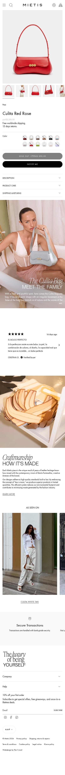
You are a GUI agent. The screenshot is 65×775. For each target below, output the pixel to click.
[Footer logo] (14, 659)
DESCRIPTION (8, 178)
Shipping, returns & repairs (39, 738)
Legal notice (36, 744)
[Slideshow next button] (59, 345)
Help (5, 686)
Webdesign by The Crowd (12, 750)
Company (7, 676)
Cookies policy (24, 744)
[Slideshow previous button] (5, 345)
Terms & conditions (9, 744)
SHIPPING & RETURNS (12, 193)
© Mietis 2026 (8, 738)
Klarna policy (49, 744)
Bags (4, 104)
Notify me (32, 164)
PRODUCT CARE (9, 185)
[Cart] (60, 5)
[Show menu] (4, 5)
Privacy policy (21, 738)
